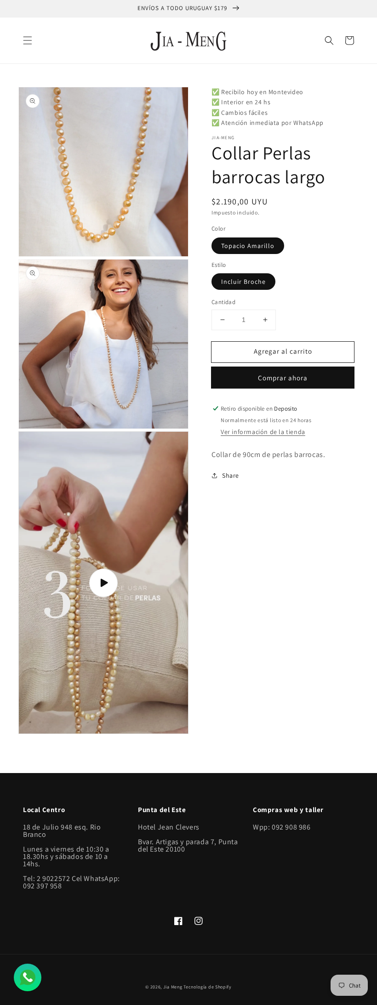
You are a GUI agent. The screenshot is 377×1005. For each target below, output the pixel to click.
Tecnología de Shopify (207, 987)
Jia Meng (173, 987)
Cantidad (223, 302)
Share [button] (230, 475)
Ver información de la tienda (263, 432)
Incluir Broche (243, 281)
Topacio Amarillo (247, 246)
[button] (27, 40)
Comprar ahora (283, 377)
